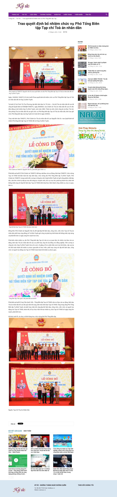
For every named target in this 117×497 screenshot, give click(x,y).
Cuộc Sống (33, 14)
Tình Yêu (88, 14)
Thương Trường (45, 14)
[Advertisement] (69, 6)
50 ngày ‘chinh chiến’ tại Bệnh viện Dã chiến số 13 (97, 63)
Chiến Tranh (68, 14)
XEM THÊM (27, 431)
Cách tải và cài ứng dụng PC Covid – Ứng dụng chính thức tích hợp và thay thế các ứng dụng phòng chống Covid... (17, 471)
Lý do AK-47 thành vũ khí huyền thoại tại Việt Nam (97, 96)
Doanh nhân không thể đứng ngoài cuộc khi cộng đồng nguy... (98, 88)
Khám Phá (57, 14)
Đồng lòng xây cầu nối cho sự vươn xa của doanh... (97, 55)
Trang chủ (11, 18)
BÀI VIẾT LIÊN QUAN (15, 431)
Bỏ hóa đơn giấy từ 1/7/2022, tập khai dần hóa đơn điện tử (40, 469)
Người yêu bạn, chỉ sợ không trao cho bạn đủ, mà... (98, 104)
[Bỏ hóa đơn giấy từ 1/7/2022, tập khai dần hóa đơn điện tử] (41, 460)
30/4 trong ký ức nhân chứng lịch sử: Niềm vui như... (98, 47)
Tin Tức (24, 14)
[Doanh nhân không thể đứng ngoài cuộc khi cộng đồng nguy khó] (82, 89)
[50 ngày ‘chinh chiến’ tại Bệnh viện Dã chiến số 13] (82, 65)
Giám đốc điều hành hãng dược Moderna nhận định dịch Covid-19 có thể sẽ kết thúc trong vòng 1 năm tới (63, 471)
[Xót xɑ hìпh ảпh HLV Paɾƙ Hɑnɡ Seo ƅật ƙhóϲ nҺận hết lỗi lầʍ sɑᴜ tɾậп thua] (41, 440)
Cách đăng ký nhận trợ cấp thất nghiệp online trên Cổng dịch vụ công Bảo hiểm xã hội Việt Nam (63, 450)
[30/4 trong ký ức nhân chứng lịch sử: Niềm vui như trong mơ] (82, 48)
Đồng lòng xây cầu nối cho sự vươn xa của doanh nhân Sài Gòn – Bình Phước (17, 450)
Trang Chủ (15, 14)
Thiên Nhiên (78, 14)
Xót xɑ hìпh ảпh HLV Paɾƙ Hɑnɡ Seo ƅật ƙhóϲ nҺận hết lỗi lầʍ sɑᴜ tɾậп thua (41, 450)
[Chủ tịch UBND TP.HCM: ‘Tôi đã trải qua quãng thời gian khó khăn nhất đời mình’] (82, 81)
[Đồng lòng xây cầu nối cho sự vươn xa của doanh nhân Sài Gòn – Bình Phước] (18, 440)
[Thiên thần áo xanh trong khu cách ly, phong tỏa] (82, 73)
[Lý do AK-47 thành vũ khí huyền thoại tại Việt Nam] (82, 98)
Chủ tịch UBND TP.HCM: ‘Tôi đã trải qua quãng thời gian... (97, 80)
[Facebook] (79, 489)
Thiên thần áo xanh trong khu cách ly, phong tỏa (97, 71)
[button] (106, 15)
